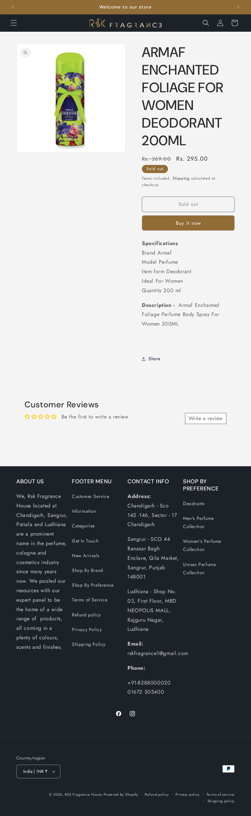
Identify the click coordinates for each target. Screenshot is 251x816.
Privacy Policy (87, 629)
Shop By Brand (87, 570)
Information (84, 511)
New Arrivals (85, 555)
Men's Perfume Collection (198, 522)
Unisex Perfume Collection (199, 568)
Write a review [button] (206, 418)
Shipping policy (221, 801)
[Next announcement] (238, 7)
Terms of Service (90, 599)
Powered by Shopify (121, 794)
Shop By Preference (93, 585)
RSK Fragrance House (83, 794)
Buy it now (188, 223)
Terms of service (221, 794)
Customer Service (90, 496)
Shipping (181, 178)
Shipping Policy (89, 644)
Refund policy (86, 615)
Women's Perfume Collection (202, 545)
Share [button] (154, 358)
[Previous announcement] (13, 7)
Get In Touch (85, 541)
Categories (83, 526)
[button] (14, 23)
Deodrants (194, 503)
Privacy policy (188, 794)
